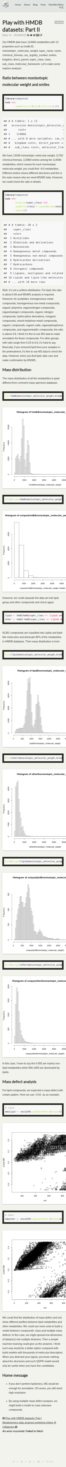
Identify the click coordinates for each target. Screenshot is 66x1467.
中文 (61, 7)
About (27, 4)
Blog (35, 4)
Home (18, 4)
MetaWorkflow (56, 4)
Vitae (43, 4)
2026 (50, 1461)
